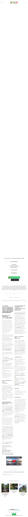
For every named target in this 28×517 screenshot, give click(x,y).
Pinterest (15, 293)
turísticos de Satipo (8, 349)
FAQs (12, 510)
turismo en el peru (7, 289)
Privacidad (8, 510)
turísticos (16, 379)
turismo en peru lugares (15, 289)
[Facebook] (9, 512)
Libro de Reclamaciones (17, 510)
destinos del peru (17, 286)
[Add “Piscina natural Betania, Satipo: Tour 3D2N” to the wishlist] (17, 484)
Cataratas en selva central (13, 286)
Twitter (11, 293)
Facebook (7, 293)
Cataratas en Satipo (7, 286)
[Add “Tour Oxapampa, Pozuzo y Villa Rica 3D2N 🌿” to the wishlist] (26, 484)
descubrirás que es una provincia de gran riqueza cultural (20, 350)
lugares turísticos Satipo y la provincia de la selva (20, 375)
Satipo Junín (19, 327)
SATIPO (16, 337)
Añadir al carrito (15, 279)
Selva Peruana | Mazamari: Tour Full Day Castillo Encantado (5, 494)
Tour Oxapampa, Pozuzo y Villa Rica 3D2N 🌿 (22, 494)
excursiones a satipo (22, 286)
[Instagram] (11, 512)
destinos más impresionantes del (20, 383)
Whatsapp (19, 293)
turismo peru (23, 289)
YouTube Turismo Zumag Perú (8, 454)
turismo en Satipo (17, 416)
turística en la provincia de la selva (20, 313)
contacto (4, 431)
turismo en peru (11, 289)
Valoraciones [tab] (16, 297)
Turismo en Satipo (20, 289)
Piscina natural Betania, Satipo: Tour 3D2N (14, 491)
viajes (7, 443)
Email (22, 293)
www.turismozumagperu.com (6, 450)
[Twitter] (15, 512)
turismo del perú (3, 289)
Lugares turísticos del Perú (18, 287)
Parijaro (22, 287)
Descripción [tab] (11, 297)
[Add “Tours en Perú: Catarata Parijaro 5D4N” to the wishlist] (20, 280)
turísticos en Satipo (5, 360)
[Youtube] (13, 512)
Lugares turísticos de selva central (11, 287)
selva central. (17, 422)
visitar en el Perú (17, 408)
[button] (7, 279)
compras (16, 405)
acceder (5, 474)
